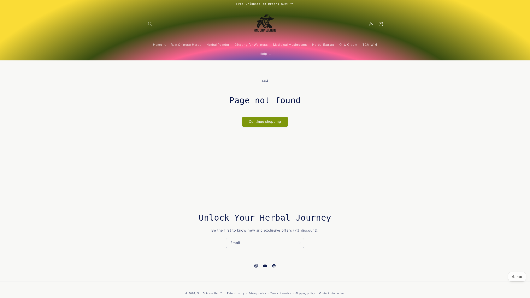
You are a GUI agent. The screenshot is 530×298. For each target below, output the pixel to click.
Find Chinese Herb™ (209, 293)
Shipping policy (305, 293)
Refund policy (236, 293)
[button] (150, 24)
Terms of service (280, 293)
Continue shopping (265, 122)
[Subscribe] (299, 243)
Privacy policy (257, 293)
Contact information (332, 293)
